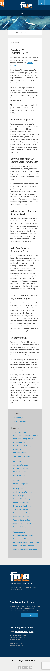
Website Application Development (25, 549)
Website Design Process (22, 523)
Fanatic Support (19, 475)
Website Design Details (21, 520)
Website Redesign (20, 527)
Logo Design (17, 461)
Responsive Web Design (22, 506)
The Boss (16, 480)
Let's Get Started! (29, 615)
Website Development (21, 532)
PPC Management (19, 452)
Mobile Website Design (21, 502)
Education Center (19, 471)
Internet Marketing (19, 432)
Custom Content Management (24, 538)
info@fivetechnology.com (24, 631)
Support (18, 583)
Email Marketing (19, 442)
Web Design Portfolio (21, 516)
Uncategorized (18, 488)
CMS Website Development (23, 535)
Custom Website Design (22, 499)
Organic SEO (17, 449)
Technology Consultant (21, 465)
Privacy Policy (28, 583)
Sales (12, 583)
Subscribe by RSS (19, 417)
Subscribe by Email (19, 421)
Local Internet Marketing (22, 445)
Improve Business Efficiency (23, 545)
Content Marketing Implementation (25, 435)
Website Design (18, 495)
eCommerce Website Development (26, 542)
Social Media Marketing (21, 456)
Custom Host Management (22, 468)
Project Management (20, 483)
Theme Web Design (20, 509)
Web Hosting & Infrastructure (23, 492)
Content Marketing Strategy (23, 438)
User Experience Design (22, 513)
